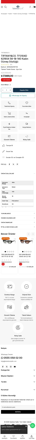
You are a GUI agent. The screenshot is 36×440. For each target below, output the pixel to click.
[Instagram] (10, 366)
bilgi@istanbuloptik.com (8, 361)
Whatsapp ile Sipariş (19, 95)
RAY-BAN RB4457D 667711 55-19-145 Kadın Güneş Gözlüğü (9, 256)
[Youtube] (14, 366)
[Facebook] (2, 366)
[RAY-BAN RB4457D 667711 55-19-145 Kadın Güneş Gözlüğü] (9, 245)
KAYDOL (18, 412)
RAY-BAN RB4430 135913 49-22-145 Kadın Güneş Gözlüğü (26, 256)
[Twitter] (6, 366)
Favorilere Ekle (15, 239)
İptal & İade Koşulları (9, 227)
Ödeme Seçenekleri (8, 218)
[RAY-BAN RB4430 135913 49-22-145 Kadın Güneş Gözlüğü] (26, 245)
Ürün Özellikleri (7, 173)
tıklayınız (23, 429)
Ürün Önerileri (6, 222)
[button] (5, 251)
